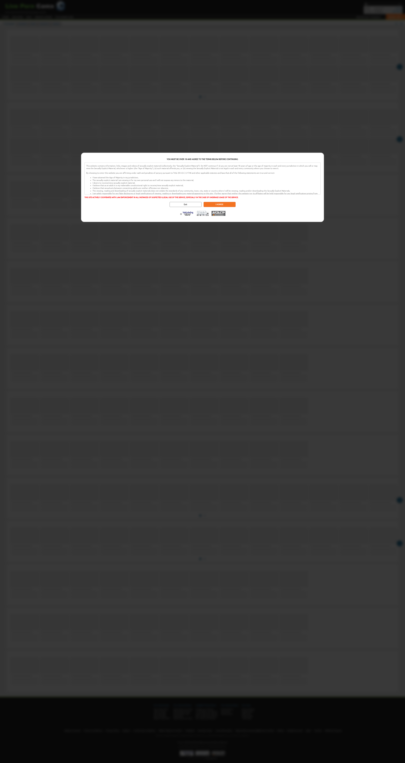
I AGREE (219, 204)
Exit (185, 204)
